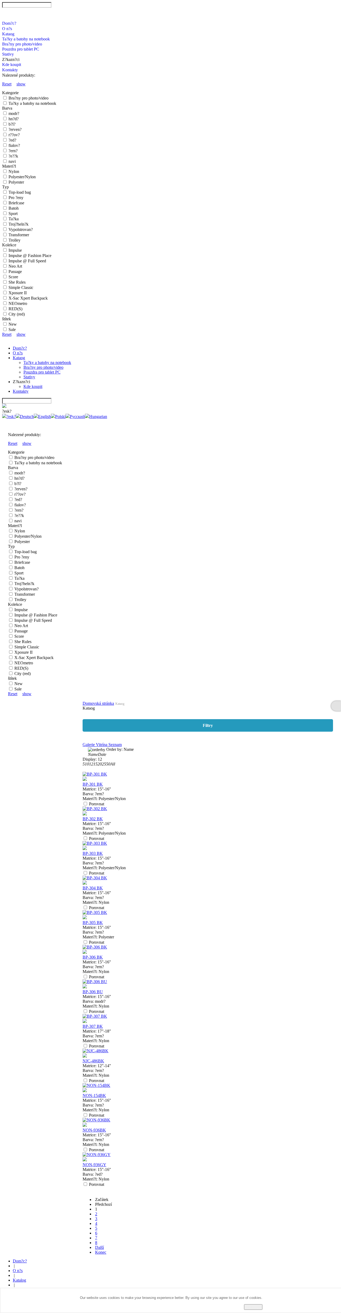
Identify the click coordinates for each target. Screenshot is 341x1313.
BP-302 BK (93, 819)
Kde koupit (11, 64)
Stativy (8, 54)
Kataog (8, 34)
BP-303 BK (93, 853)
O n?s (7, 28)
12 (91, 764)
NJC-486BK (93, 1061)
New (13, 324)
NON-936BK (94, 1130)
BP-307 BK (93, 1026)
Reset (6, 84)
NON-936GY (94, 1164)
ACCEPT (253, 1307)
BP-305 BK (93, 922)
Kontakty (10, 70)
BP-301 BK (93, 784)
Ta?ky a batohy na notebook (26, 39)
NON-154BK (94, 1095)
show (21, 84)
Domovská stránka (98, 703)
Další (99, 1247)
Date (102, 754)
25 (104, 764)
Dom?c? (9, 23)
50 (108, 764)
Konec (100, 1252)
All (112, 764)
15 (95, 764)
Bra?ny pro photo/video (22, 44)
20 (100, 764)
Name (93, 754)
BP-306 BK (93, 957)
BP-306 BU (93, 991)
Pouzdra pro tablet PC (20, 49)
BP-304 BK (93, 888)
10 (87, 764)
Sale (12, 329)
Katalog (19, 1280)
